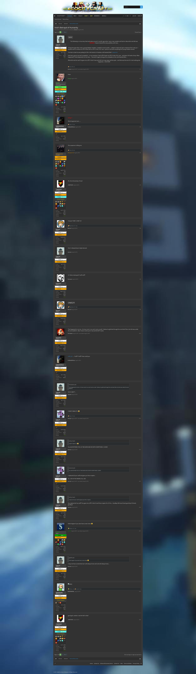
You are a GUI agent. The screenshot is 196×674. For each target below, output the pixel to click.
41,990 (64, 294)
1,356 (64, 547)
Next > (65, 32)
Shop (86, 16)
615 (65, 606)
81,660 (64, 109)
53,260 (64, 607)
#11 (140, 360)
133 (65, 238)
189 (65, 347)
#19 (140, 591)
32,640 (64, 432)
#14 (140, 449)
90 (65, 137)
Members (96, 16)
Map (91, 16)
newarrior (115, 52)
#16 (140, 507)
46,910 (64, 549)
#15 (140, 481)
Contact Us (96, 663)
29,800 (64, 348)
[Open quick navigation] (140, 23)
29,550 (64, 138)
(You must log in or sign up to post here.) (132, 654)
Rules (80, 16)
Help (121, 663)
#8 (140, 279)
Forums (70, 16)
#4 (140, 152)
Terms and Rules (128, 663)
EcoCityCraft (61, 16)
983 (65, 171)
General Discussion (65, 29)
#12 (140, 394)
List (74, 66)
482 (65, 54)
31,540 (64, 55)
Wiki (75, 16)
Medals (104, 16)
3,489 (64, 108)
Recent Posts (66, 19)
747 (65, 431)
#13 (140, 418)
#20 (140, 619)
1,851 (64, 211)
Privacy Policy (136, 663)
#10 (140, 333)
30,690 (64, 240)
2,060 (64, 292)
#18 (140, 566)
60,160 (64, 173)
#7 (140, 252)
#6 (140, 228)
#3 (140, 126)
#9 (140, 309)
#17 (140, 531)
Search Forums (58, 19)
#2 (140, 78)
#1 (140, 69)
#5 (140, 185)
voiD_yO (70, 356)
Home (91, 663)
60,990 (64, 213)
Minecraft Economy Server (106, 663)
